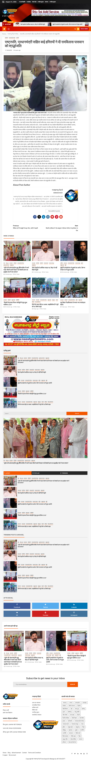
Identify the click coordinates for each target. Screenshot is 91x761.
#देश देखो (34, 2)
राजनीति (17, 37)
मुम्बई (76, 730)
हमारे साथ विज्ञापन (7, 712)
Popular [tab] (36, 473)
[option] (45, 360)
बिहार (83, 727)
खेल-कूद (7, 263)
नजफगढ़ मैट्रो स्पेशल (12, 37)
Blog (9, 752)
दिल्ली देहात (74, 718)
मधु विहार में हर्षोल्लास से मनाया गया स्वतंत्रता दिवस (30, 404)
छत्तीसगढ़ (70, 711)
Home (4, 752)
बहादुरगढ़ (53, 299)
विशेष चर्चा (34, 710)
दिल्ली (78, 715)
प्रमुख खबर (12, 265)
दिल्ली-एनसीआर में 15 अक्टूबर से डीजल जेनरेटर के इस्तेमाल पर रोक (62, 228)
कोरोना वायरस (72, 705)
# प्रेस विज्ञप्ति (22, 2)
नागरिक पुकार (35, 712)
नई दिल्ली (6, 37)
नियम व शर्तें (6, 710)
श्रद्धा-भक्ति (65, 739)
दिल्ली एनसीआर (65, 718)
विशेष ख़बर (73, 736)
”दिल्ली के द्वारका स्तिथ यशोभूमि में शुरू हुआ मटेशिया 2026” (68, 24)
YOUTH (33, 299)
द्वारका (63, 721)
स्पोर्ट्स (57, 299)
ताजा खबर (11, 263)
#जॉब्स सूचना (41, 2)
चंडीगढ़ (83, 708)
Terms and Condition (34, 752)
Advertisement (16, 752)
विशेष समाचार (65, 736)
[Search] (75, 29)
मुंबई (65, 265)
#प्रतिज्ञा (29, 2)
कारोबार (64, 705)
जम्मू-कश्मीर (77, 711)
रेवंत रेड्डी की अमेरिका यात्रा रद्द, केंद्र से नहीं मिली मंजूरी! (32, 361)
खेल (4, 263)
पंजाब (82, 724)
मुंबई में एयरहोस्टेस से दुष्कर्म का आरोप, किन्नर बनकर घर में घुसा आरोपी (33, 24)
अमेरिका (61, 263)
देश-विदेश (37, 263)
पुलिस (82, 263)
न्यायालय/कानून (51, 263)
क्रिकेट (79, 705)
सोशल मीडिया (73, 739)
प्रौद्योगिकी (17, 299)
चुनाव (63, 711)
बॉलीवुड (64, 730)
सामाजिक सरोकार (36, 715)
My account (12, 755)
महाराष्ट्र (70, 730)
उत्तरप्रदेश (77, 702)
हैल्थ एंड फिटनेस (37, 301)
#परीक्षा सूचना (52, 2)
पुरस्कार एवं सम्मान (6, 265)
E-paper (5, 755)
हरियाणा (33, 301)
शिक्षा (80, 736)
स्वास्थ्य (46, 2)
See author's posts (54, 211)
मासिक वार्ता (35, 707)
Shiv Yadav (16, 274)
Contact (24, 752)
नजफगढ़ (64, 702)
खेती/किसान (65, 708)
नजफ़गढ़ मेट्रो (9, 50)
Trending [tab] (65, 473)
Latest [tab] (8, 473)
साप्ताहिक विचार (36, 705)
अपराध (70, 702)
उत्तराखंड (84, 702)
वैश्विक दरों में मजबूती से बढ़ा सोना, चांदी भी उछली (25, 227)
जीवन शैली (64, 715)
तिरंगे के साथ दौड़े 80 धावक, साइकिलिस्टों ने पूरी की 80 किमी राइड (34, 393)
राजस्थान (71, 733)
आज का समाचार (36, 702)
